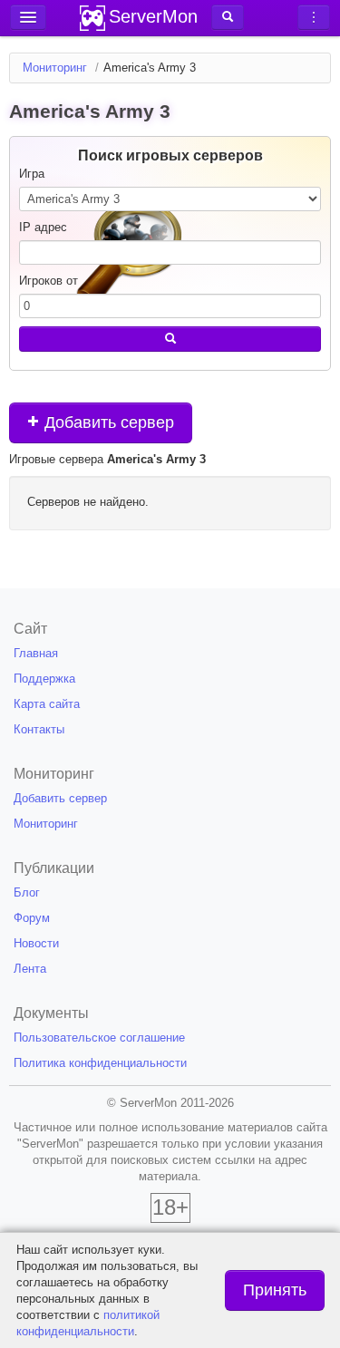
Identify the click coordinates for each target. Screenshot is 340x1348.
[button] (227, 17)
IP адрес (43, 227)
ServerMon (153, 16)
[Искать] (170, 339)
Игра (31, 173)
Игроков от (48, 280)
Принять (274, 1290)
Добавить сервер (107, 422)
